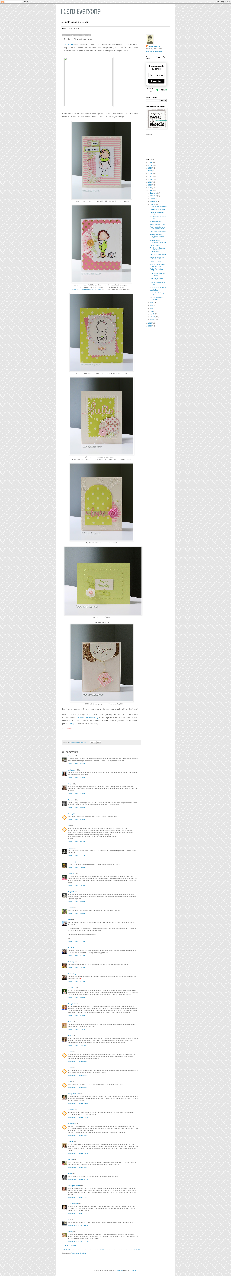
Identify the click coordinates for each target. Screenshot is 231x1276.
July (151, 303)
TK (69, 1220)
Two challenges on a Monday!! (156, 298)
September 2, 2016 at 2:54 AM (77, 1167)
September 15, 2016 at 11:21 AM (78, 1241)
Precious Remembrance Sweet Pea (86, 290)
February (153, 317)
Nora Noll (71, 948)
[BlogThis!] (93, 742)
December (153, 193)
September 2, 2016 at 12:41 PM (78, 1179)
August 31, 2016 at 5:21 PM (77, 941)
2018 (150, 185)
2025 (150, 165)
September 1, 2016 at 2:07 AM (77, 1061)
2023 (150, 171)
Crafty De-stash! (74, 28)
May (151, 308)
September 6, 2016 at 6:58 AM (77, 1213)
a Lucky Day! (154, 290)
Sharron (70, 1142)
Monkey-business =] (156, 221)
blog (72, 723)
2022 (150, 174)
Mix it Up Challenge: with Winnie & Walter (158, 265)
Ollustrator (119, 1270)
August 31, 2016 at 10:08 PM (77, 1029)
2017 (150, 188)
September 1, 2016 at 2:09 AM (77, 1075)
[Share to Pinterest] (100, 742)
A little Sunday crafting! (157, 224)
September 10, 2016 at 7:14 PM (78, 1225)
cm (69, 826)
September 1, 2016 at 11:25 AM (78, 1103)
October (153, 199)
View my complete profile (154, 51)
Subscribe (156, 81)
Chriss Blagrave (73, 974)
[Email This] (91, 742)
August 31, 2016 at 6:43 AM (77, 763)
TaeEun (70, 1160)
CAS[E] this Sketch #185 (158, 254)
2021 (150, 176)
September (154, 201)
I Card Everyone (81, 11)
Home (64, 28)
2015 (150, 323)
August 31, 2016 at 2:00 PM (77, 901)
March (152, 314)
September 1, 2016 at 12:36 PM (78, 1117)
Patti (69, 920)
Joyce (70, 848)
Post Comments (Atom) (78, 1253)
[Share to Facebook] (97, 742)
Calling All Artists (155, 262)
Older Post (137, 1249)
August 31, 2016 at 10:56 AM (77, 855)
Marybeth (71, 892)
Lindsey (70, 1232)
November (153, 196)
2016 (150, 190)
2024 (150, 168)
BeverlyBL (71, 814)
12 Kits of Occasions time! (158, 207)
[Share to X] (95, 742)
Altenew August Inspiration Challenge (158, 241)
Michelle (70, 800)
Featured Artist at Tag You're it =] (157, 279)
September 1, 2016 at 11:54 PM (78, 1153)
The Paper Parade (74, 1186)
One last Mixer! (155, 245)
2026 (150, 162)
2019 (150, 182)
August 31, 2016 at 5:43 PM (77, 967)
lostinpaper (71, 770)
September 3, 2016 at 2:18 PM (77, 1197)
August (152, 204)
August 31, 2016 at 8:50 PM (77, 1015)
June (152, 305)
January (153, 319)
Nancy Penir (72, 1004)
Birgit (69, 784)
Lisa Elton (68, 44)
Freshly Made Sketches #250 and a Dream (157, 228)
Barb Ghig (71, 1124)
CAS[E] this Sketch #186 (158, 232)
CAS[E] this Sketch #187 (158, 209)
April (151, 311)
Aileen (70, 1052)
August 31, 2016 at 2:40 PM (77, 913)
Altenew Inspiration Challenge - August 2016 (157, 236)
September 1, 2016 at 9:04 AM (77, 1087)
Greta (69, 1036)
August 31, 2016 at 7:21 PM (77, 981)
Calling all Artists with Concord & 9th (157, 258)
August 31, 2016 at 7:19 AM (77, 777)
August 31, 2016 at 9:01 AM (77, 841)
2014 (150, 326)
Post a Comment (70, 1245)
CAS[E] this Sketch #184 (158, 287)
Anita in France (73, 1204)
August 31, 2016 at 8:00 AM (77, 807)
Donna (70, 1174)
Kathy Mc (71, 1110)
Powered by (150, 89)
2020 (150, 179)
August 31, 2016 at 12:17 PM (77, 885)
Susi (69, 1082)
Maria (69, 1022)
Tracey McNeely (73, 1094)
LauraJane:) (72, 862)
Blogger (134, 1270)
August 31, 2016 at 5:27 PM (77, 955)
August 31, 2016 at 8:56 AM (77, 819)
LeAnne (70, 908)
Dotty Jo (70, 756)
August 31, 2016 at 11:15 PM (77, 1045)
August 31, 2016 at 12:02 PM (77, 867)
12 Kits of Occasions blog (86, 717)
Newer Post (66, 1249)
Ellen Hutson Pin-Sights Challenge (157, 274)
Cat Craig (71, 962)
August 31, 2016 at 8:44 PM (77, 997)
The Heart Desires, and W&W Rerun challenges (157, 249)
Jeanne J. (71, 874)
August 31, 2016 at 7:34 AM (77, 793)
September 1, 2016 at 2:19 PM (77, 1135)
